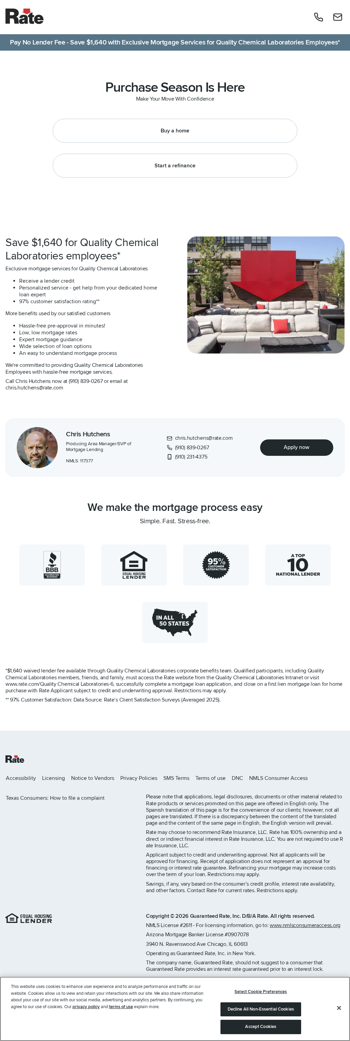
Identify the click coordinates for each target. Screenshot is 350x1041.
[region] (175, 1009)
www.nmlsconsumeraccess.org (305, 925)
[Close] (339, 1008)
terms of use (121, 1007)
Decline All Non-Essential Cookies (261, 1009)
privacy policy (86, 1007)
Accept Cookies (260, 1026)
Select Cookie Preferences (260, 991)
